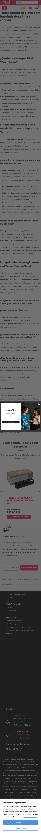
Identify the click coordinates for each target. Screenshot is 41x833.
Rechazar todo (20, 828)
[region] (20, 816)
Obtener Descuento (10, 422)
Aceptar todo (20, 822)
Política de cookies (30, 817)
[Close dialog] (39, 404)
